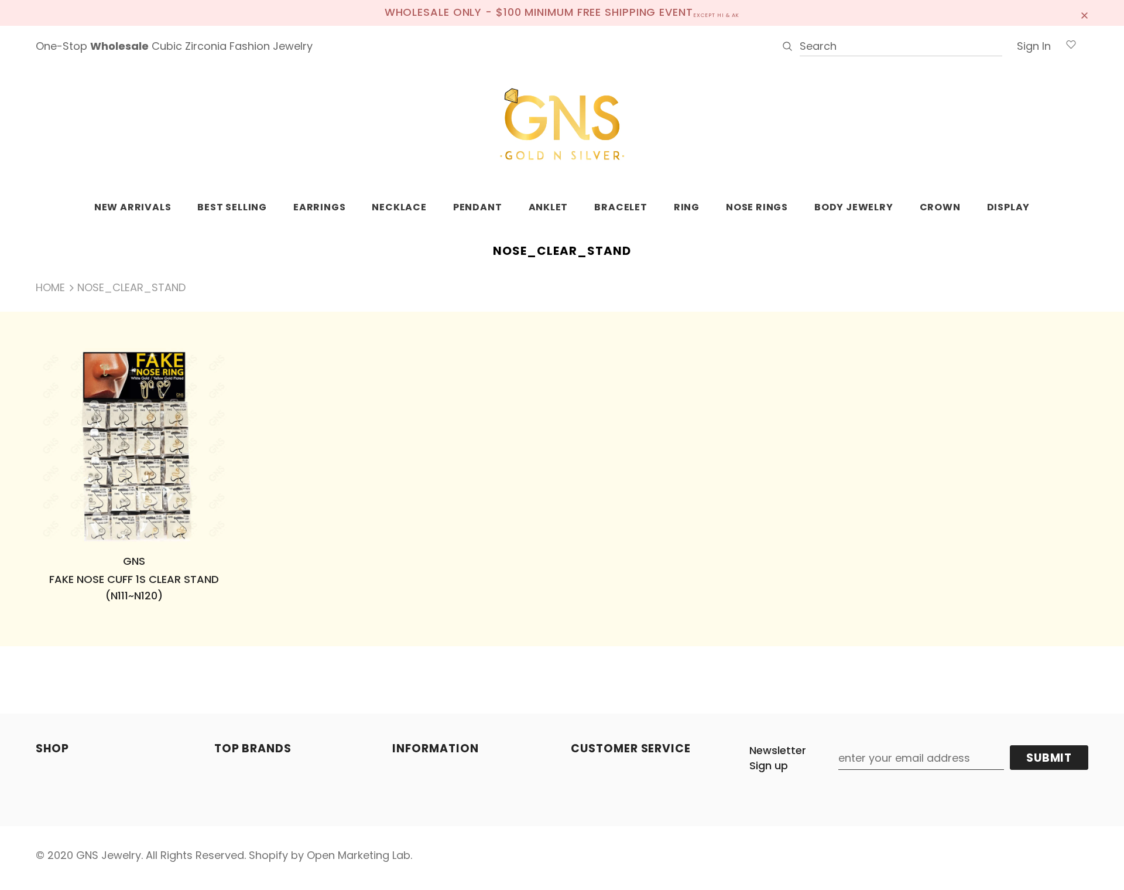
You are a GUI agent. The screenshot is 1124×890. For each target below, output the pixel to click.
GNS (134, 561)
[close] (1084, 13)
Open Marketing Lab (358, 855)
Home (50, 287)
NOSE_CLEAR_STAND (131, 287)
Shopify (268, 855)
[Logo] (562, 124)
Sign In (1034, 46)
